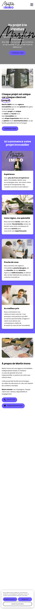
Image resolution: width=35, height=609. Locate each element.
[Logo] (9, 5)
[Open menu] (31, 4)
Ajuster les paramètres (17, 604)
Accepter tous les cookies (10, 599)
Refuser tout (25, 599)
